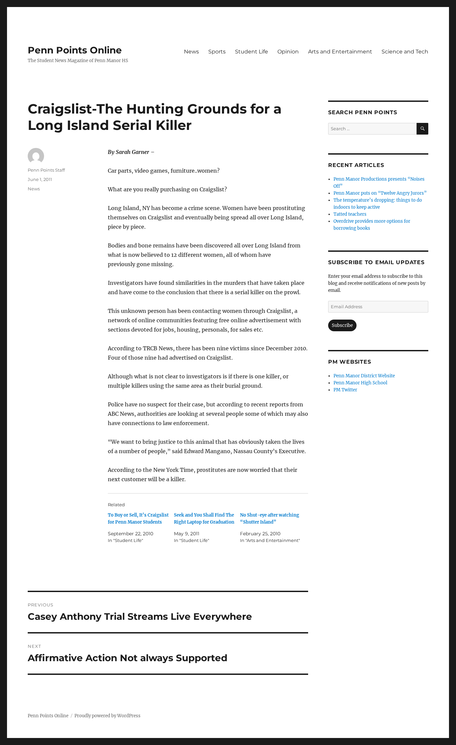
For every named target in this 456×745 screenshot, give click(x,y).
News (191, 51)
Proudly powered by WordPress (107, 716)
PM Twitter (345, 390)
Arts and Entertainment (340, 51)
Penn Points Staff (46, 170)
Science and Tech (405, 51)
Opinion (288, 51)
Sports (217, 51)
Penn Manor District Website (364, 376)
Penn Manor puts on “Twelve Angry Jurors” (380, 193)
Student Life (251, 51)
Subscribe (342, 325)
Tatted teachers (350, 214)
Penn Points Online (75, 50)
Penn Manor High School (360, 383)
